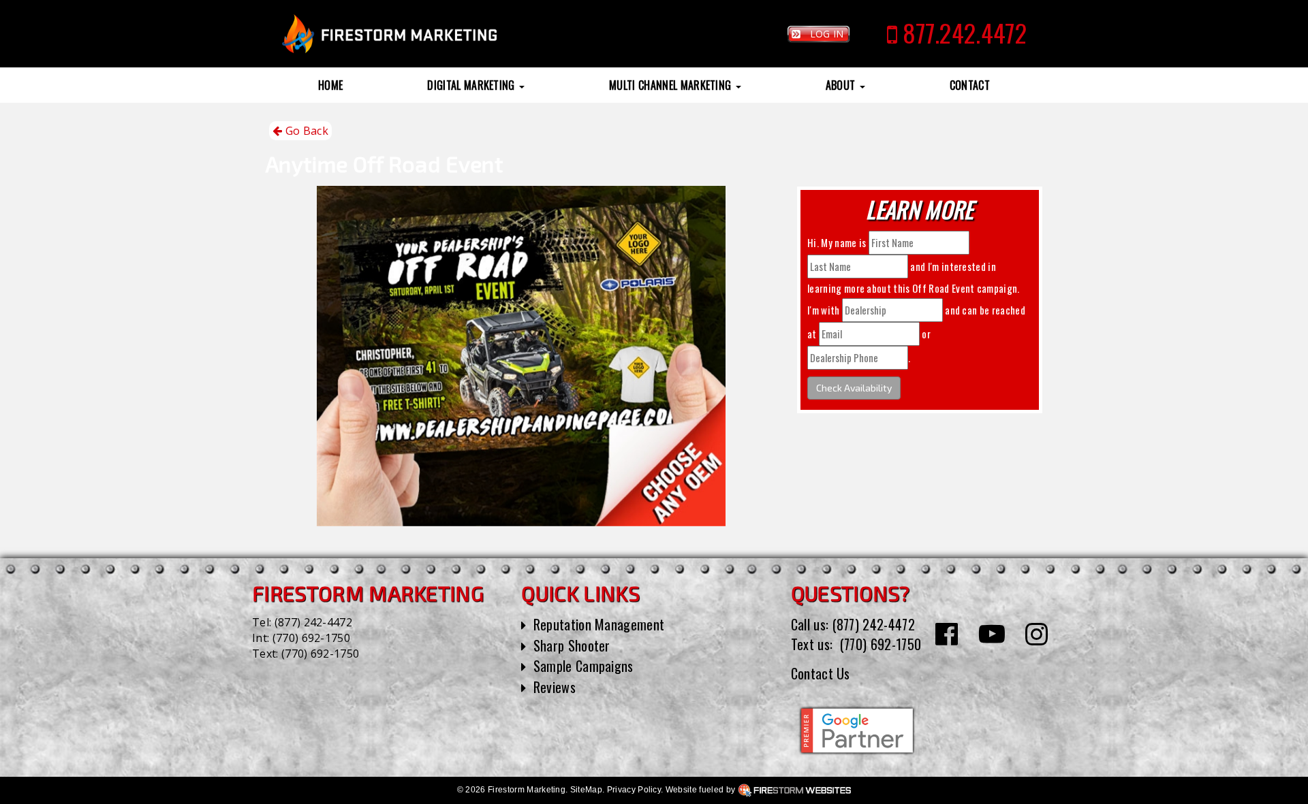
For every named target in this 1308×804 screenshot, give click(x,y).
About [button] (842, 85)
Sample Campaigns (583, 666)
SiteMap (586, 789)
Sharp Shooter (571, 645)
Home (330, 85)
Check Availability (854, 387)
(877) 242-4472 (313, 622)
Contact (970, 85)
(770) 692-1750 (311, 637)
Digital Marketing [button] (472, 85)
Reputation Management (599, 624)
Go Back (305, 130)
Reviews (554, 687)
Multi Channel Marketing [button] (671, 85)
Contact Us (820, 673)
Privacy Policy (634, 789)
